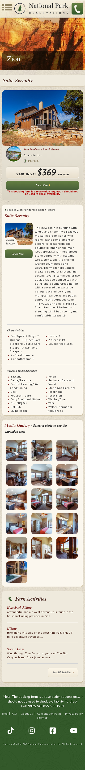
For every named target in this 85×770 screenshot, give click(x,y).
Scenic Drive (15, 649)
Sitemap (42, 717)
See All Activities (62, 672)
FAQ (14, 713)
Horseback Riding (19, 607)
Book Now (42, 185)
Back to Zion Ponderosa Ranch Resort (31, 209)
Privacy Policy (74, 713)
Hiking (12, 628)
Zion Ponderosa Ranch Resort (41, 149)
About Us (27, 713)
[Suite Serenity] (19, 233)
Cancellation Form (49, 713)
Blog (5, 713)
